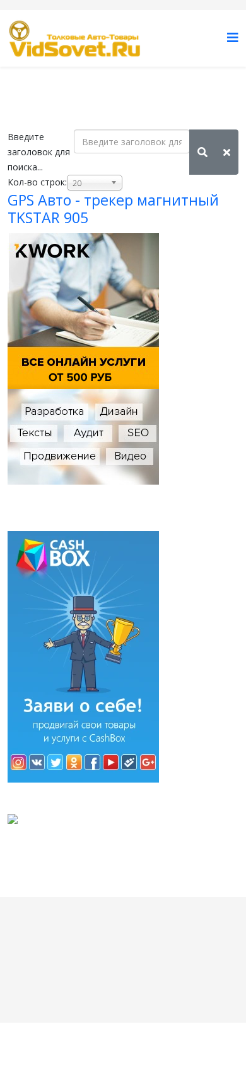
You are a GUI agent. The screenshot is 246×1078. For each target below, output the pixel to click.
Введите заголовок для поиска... (39, 152)
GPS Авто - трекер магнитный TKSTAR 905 (113, 209)
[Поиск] (202, 152)
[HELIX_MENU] (232, 37)
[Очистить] (226, 152)
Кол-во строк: (37, 182)
